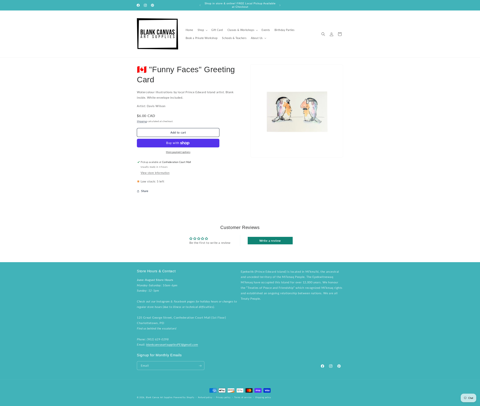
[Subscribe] (200, 365)
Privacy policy (223, 397)
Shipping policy (263, 397)
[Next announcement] (280, 5)
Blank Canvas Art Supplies (159, 397)
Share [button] (144, 191)
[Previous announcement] (200, 5)
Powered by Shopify (183, 397)
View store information (155, 172)
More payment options (178, 152)
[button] (202, 30)
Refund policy (205, 397)
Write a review (270, 240)
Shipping (142, 121)
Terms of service (242, 397)
